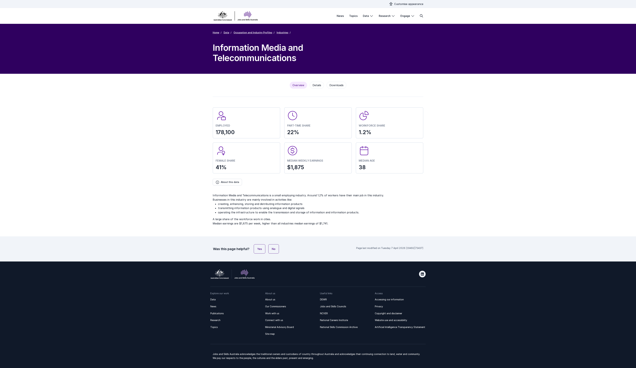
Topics (353, 16)
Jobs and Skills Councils (333, 306)
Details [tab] (317, 85)
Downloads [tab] (336, 85)
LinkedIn (422, 274)
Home (216, 32)
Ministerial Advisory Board (279, 327)
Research (385, 16)
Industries (282, 32)
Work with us (272, 313)
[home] (235, 16)
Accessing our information (389, 299)
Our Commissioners (275, 306)
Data (366, 16)
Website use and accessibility (391, 320)
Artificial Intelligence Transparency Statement (400, 327)
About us (270, 299)
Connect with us (274, 320)
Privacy (379, 306)
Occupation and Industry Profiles (253, 32)
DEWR (323, 299)
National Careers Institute (334, 320)
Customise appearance (408, 4)
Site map (270, 333)
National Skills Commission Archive (339, 327)
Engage (405, 16)
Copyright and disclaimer (388, 313)
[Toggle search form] (421, 16)
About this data (230, 182)
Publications (217, 313)
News (340, 16)
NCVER (324, 313)
